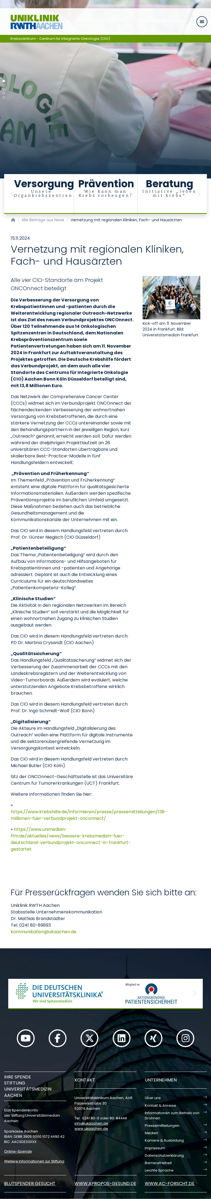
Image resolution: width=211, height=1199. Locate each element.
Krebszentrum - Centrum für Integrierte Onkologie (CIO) (60, 38)
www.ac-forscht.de (170, 1183)
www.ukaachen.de (91, 1128)
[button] (12, 194)
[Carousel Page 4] (3, 93)
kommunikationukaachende (43, 932)
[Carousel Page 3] (3, 89)
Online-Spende (18, 1151)
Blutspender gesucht (29, 1183)
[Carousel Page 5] (3, 97)
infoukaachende (91, 1123)
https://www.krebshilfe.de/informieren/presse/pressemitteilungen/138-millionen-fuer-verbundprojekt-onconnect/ (89, 815)
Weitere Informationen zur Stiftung (34, 1161)
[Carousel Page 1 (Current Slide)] (3, 81)
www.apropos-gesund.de (105, 1183)
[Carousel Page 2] (3, 85)
